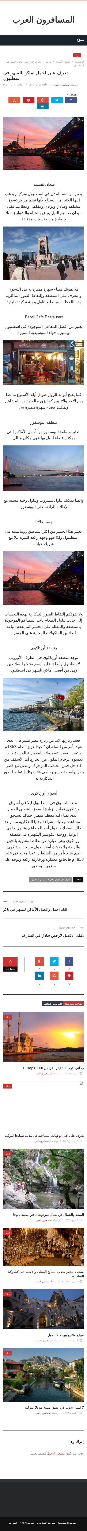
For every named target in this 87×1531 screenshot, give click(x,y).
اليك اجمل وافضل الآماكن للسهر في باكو (35, 909)
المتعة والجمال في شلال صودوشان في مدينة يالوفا (48, 1214)
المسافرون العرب (43, 19)
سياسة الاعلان (27, 1522)
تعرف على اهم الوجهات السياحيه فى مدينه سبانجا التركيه (44, 1135)
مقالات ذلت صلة (73, 1003)
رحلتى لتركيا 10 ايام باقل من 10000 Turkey (53, 1067)
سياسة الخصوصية (67, 1522)
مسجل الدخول (56, 1453)
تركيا (77, 55)
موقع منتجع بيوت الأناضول (66, 1334)
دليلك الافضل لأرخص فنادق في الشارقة (53, 935)
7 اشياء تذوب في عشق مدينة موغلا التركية (54, 1407)
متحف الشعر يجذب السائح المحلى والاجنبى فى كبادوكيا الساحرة (46, 1273)
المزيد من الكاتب (53, 1003)
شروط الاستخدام (46, 1522)
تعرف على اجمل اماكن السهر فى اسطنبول (50, 879)
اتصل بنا (13, 1522)
